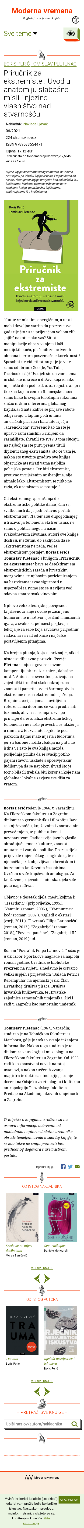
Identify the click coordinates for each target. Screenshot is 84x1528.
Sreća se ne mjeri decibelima (19, 1250)
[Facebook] (63, 1166)
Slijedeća (47, 1279)
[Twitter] (70, 1166)
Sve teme (18, 33)
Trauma (13, 1360)
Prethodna (37, 1279)
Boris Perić (17, 64)
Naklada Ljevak (35, 124)
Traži (74, 1424)
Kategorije (70, 33)
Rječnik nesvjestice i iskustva (59, 1363)
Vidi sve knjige (42, 1268)
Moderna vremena (42, 10)
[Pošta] (77, 1166)
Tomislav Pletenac (54, 64)
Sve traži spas (56, 1247)
